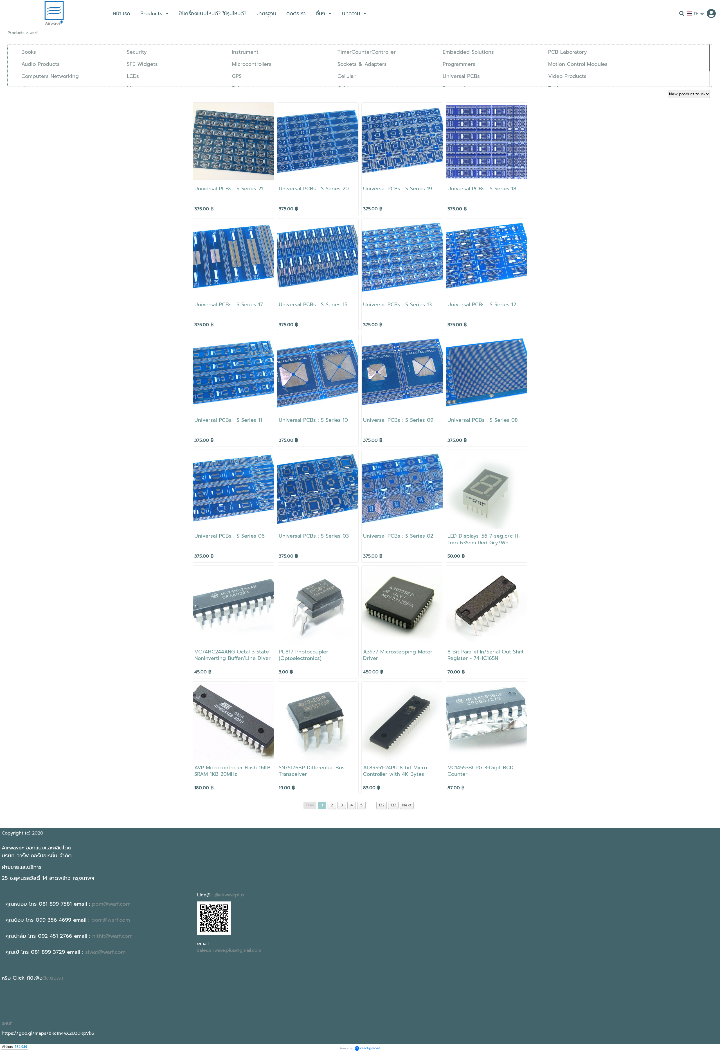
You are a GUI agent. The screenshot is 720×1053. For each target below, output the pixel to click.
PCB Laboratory (567, 52)
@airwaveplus (229, 895)
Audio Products (40, 64)
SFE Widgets (142, 64)
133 (393, 805)
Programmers (459, 64)
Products (16, 33)
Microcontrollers (251, 64)
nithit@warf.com (112, 936)
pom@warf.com (111, 904)
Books (28, 52)
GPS (237, 76)
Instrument (245, 52)
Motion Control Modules (578, 64)
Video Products (567, 76)
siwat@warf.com (105, 952)
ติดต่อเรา (52, 978)
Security (137, 52)
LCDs (133, 76)
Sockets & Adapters (362, 64)
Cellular (347, 76)
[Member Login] (711, 13)
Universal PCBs (461, 76)
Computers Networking (50, 76)
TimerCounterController (367, 52)
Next (406, 805)
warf (34, 33)
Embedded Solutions (468, 52)
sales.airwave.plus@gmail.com (229, 950)
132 (381, 805)
